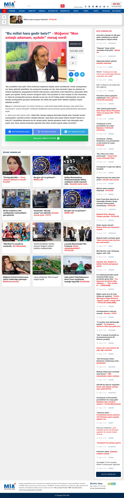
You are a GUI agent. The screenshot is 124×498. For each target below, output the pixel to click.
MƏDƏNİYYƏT (65, 11)
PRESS (86, 11)
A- (73, 63)
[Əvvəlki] (4, 17)
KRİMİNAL (42, 11)
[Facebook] (85, 6)
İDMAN (76, 11)
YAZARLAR (106, 11)
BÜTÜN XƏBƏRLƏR (108, 474)
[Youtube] (96, 6)
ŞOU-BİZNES (116, 11)
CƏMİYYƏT (32, 11)
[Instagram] (93, 6)
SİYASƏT (22, 11)
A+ (73, 57)
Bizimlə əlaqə (78, 7)
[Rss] (107, 6)
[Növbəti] (4, 22)
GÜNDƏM (12, 11)
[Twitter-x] (89, 6)
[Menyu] (4, 11)
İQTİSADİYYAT (53, 11)
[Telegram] (104, 6)
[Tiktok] (100, 6)
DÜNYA (96, 11)
